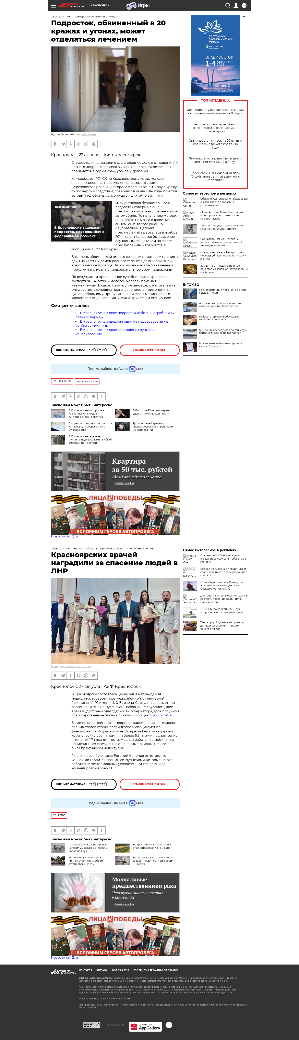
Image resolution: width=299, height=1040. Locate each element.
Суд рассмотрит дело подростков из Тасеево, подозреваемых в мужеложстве (90, 426)
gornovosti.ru (163, 715)
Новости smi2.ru (64, 536)
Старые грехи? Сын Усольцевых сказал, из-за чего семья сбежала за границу (223, 558)
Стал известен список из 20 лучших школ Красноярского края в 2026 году (215, 144)
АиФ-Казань (88, 134)
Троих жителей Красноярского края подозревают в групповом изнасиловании (153, 426)
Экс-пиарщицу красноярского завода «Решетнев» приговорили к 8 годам (215, 111)
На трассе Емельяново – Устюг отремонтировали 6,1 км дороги (153, 846)
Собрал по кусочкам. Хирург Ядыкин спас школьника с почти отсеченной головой (224, 572)
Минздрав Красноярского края (71, 666)
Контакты (85, 970)
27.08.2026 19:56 (60, 548)
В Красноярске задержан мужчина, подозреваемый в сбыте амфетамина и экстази (90, 439)
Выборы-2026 (120, 970)
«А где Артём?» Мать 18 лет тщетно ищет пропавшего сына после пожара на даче (222, 215)
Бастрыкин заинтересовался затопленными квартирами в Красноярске (215, 128)
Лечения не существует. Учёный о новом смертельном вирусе (221, 227)
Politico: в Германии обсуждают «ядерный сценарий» (219, 318)
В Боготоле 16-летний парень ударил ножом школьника (151, 412)
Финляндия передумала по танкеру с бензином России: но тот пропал (223, 331)
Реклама (102, 970)
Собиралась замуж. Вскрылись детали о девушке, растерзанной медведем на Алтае (221, 242)
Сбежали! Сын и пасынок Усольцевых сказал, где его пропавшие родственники (224, 202)
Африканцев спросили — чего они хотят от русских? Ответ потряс (221, 305)
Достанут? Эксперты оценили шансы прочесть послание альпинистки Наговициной (224, 599)
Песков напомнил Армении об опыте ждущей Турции (223, 291)
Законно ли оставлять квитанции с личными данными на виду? (215, 160)
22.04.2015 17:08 (60, 16)
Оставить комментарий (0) (149, 350)
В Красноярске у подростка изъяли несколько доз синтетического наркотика (86, 413)
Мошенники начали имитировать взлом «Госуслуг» (220, 345)
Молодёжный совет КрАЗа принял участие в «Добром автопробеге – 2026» (86, 861)
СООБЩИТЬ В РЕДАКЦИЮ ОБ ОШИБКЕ (155, 970)
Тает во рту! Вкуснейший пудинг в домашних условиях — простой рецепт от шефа (222, 625)
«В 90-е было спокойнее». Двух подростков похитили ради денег (221, 610)
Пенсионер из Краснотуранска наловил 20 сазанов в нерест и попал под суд (88, 848)
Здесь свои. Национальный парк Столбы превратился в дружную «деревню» (215, 176)
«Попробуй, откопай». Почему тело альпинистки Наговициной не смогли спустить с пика (222, 585)
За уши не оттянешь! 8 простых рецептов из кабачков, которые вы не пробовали (224, 269)
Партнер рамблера (114, 1025)
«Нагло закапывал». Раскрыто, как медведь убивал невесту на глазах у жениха (223, 255)
